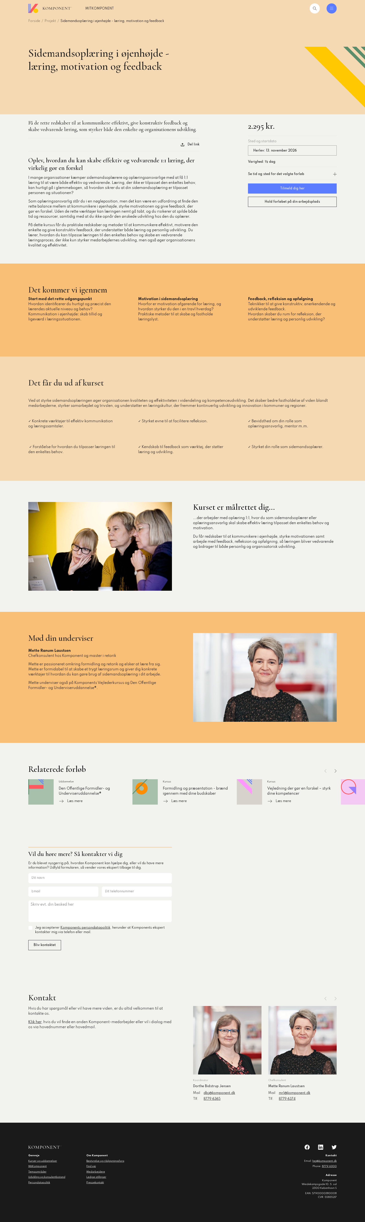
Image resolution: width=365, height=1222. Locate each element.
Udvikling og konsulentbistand (46, 1177)
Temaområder (37, 1172)
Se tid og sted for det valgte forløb (276, 174)
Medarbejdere (95, 1172)
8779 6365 (212, 1099)
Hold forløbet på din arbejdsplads (292, 202)
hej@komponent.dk (324, 1161)
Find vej (91, 1166)
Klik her (34, 1022)
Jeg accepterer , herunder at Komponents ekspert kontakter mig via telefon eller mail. (100, 930)
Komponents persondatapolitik (85, 927)
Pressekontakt (95, 1182)
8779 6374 (287, 1099)
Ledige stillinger (96, 1177)
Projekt (50, 21)
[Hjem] (50, 8)
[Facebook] (307, 1147)
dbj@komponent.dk (219, 1093)
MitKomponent (99, 8)
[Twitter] (334, 1147)
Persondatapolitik (39, 1182)
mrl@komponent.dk (294, 1093)
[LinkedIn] (320, 1147)
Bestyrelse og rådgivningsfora (105, 1161)
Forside (34, 21)
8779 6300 (329, 1166)
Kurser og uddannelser (42, 1161)
